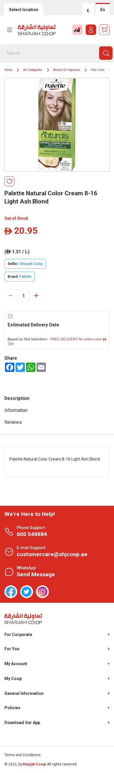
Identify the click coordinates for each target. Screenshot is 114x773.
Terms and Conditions (22, 755)
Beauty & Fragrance (66, 70)
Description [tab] (16, 398)
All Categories (32, 70)
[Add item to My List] (9, 181)
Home (8, 70)
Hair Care (97, 70)
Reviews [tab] (13, 422)
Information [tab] (15, 410)
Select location (23, 9)
